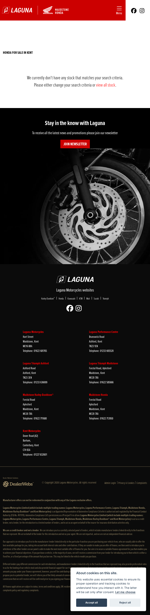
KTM (80, 298)
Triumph (106, 298)
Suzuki (96, 298)
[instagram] (142, 10)
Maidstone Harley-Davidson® (38, 394)
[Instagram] (79, 308)
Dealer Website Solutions (10, 477)
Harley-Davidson (48, 298)
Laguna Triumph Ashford (36, 363)
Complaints (142, 483)
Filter (135, 28)
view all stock (105, 84)
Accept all (91, 602)
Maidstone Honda (98, 394)
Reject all (125, 602)
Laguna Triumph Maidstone (103, 363)
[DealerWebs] (18, 484)
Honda (61, 298)
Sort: (11, 29)
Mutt (88, 298)
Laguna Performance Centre (103, 332)
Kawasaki (71, 298)
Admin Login (110, 483)
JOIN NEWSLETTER (75, 144)
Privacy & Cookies (126, 483)
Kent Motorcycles (32, 431)
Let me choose (125, 592)
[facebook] (134, 10)
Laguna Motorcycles (33, 332)
